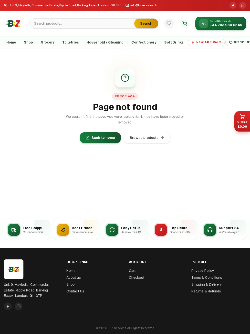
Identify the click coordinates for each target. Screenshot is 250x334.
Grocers (47, 42)
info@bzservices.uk (143, 5)
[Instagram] (242, 5)
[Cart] (184, 23)
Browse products (144, 137)
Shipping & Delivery (206, 284)
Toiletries (70, 42)
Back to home (103, 137)
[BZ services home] (13, 23)
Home (11, 42)
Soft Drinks (174, 42)
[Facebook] (232, 5)
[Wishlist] (169, 23)
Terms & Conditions (206, 277)
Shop (28, 42)
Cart (132, 270)
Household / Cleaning (105, 42)
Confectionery (143, 42)
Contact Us (75, 291)
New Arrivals (208, 42)
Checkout (136, 277)
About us (73, 277)
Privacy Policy (202, 270)
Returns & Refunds (206, 291)
